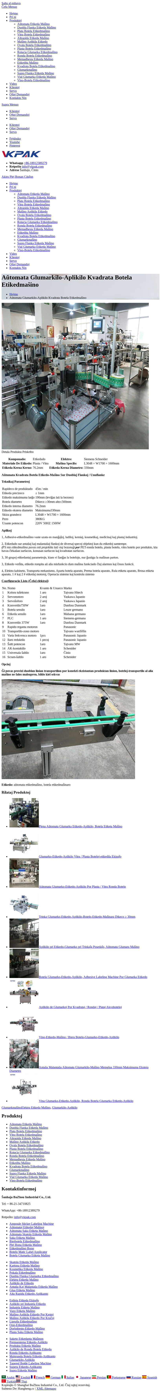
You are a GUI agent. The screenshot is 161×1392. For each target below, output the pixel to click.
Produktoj (15, 20)
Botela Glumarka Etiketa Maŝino (29, 1255)
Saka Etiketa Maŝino (22, 1237)
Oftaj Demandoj (19, 94)
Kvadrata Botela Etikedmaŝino (36, 66)
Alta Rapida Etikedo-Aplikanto (28, 1293)
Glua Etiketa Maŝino (22, 1290)
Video (13, 83)
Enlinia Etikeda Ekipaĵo (24, 1300)
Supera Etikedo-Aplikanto (25, 1367)
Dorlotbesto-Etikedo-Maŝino (27, 1328)
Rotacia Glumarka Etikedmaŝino (37, 52)
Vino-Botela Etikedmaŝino (33, 80)
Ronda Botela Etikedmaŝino (34, 55)
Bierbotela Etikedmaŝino (24, 1241)
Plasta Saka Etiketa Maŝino (26, 1332)
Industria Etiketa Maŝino (24, 1307)
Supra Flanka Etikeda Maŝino (35, 73)
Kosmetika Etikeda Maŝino (26, 1269)
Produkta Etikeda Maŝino (25, 1345)
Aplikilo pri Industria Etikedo (27, 1304)
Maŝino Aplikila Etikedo (32, 41)
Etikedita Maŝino (27, 62)
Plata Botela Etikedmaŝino (33, 31)
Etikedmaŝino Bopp (21, 1248)
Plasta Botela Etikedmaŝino (34, 48)
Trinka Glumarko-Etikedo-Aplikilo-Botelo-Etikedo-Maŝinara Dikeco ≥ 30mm (87, 916)
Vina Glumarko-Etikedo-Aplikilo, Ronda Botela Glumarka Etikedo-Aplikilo (86, 1101)
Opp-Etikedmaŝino (21, 1325)
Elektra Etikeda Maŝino (35, 1107)
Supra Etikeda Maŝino (23, 1370)
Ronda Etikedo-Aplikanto (25, 1352)
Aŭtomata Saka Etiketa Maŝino (28, 1230)
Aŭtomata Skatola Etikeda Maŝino (30, 1234)
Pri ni (12, 17)
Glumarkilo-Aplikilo (64, 1107)
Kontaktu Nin (18, 98)
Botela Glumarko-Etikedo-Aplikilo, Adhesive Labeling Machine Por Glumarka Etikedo (93, 977)
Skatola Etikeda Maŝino (24, 1262)
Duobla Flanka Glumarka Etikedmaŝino (34, 1276)
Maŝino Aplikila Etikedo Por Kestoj (31, 1314)
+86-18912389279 (35, 163)
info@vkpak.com (33, 166)
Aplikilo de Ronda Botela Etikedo (30, 1349)
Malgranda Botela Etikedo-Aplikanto (32, 1356)
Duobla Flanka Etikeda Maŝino (36, 27)
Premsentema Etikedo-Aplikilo (28, 1342)
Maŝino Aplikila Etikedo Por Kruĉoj (31, 1318)
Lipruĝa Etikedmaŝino (23, 1321)
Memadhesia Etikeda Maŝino (35, 59)
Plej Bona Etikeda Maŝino (25, 1245)
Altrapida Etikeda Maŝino (33, 38)
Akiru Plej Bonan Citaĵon (17, 176)
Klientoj (14, 87)
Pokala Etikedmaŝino (22, 1272)
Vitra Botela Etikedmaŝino (33, 34)
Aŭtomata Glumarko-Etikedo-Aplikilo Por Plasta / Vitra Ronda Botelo (82, 886)
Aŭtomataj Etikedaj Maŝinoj (26, 1227)
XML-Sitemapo (46, 1388)
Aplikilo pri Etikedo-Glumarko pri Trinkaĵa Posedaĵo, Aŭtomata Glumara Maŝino (89, 946)
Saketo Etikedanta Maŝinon (26, 1338)
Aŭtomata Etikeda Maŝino (33, 24)
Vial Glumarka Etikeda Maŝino (36, 76)
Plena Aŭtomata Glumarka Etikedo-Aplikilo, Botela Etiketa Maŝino (80, 826)
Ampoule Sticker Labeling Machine (31, 1223)
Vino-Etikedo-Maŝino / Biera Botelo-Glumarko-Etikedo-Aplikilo (79, 1037)
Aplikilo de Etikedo (21, 1283)
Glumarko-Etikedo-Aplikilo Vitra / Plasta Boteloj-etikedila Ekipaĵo (80, 856)
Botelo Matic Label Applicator (28, 1252)
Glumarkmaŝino (27, 69)
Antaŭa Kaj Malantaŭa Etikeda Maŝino (33, 1286)
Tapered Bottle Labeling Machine (30, 1363)
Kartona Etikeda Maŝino (24, 1265)
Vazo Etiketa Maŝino (22, 1311)
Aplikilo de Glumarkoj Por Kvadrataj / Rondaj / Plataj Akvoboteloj (80, 1007)
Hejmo (13, 13)
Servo (13, 91)
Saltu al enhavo (11, 3)
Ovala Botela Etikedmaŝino (34, 45)
